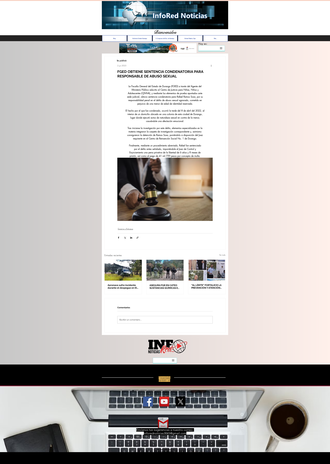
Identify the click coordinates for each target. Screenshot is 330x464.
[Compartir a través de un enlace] (137, 237)
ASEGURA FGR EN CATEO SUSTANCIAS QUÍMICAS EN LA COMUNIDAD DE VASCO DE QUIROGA (165, 286)
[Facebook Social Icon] (148, 404)
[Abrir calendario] (221, 48)
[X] (180, 404)
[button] (225, 26)
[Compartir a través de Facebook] (118, 237)
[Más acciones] (211, 65)
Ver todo (222, 255)
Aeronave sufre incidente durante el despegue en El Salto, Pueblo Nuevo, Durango (122, 286)
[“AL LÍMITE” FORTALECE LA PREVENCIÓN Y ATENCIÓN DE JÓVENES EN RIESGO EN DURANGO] (206, 270)
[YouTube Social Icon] (164, 404)
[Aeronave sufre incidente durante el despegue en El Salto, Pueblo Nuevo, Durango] (123, 270)
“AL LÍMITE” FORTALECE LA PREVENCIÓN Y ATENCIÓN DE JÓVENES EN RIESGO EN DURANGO (206, 286)
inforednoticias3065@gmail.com (165, 435)
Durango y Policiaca (125, 229)
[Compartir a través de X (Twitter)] (125, 237)
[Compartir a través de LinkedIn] (131, 237)
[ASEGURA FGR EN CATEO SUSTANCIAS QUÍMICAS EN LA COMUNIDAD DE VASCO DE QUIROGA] (165, 270)
